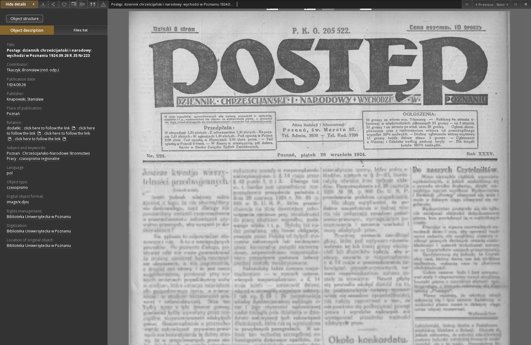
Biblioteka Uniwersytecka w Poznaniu (39, 216)
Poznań (13, 113)
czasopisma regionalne (39, 158)
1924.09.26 (16, 84)
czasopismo (17, 187)
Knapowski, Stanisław (25, 99)
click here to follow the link (47, 128)
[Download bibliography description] (82, 4)
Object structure (24, 18)
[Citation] (93, 4)
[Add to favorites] (64, 4)
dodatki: (14, 128)
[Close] (526, 4)
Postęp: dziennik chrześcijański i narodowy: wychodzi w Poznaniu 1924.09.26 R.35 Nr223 (49, 53)
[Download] (43, 4)
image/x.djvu (18, 201)
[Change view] (73, 4)
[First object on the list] (467, 4)
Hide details (16, 4)
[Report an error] (103, 4)
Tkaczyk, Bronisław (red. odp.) (33, 70)
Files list (81, 30)
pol (10, 173)
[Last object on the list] (516, 4)
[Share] (53, 4)
